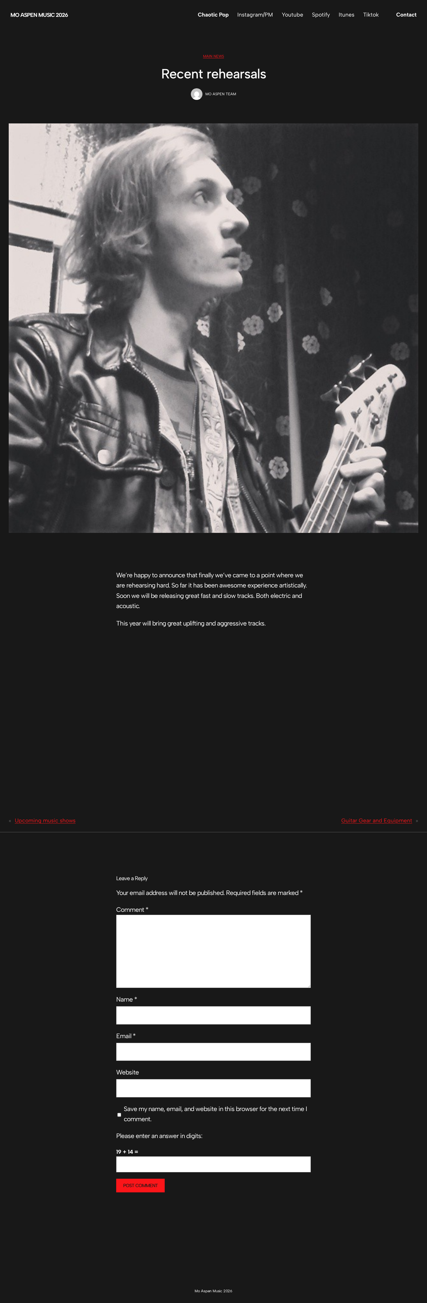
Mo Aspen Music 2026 (39, 15)
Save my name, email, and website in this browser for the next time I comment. (215, 1114)
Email (126, 1036)
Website (127, 1072)
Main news (213, 56)
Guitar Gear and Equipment (376, 820)
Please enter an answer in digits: (159, 1136)
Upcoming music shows (45, 820)
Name (126, 999)
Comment (132, 910)
